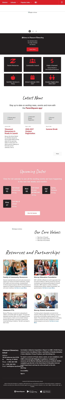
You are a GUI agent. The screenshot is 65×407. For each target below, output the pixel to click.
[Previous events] (4, 213)
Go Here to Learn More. (48, 288)
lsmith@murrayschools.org (15, 366)
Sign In (23, 373)
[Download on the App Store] (45, 391)
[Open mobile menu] (62, 2)
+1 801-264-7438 (12, 362)
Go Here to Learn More (21, 288)
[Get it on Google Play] (32, 391)
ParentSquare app (34, 108)
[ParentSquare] (19, 391)
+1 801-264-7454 (10, 364)
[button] (14, 2)
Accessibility (24, 371)
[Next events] (60, 213)
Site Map (23, 368)
